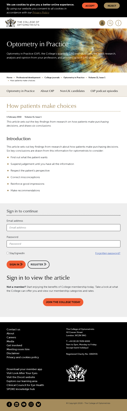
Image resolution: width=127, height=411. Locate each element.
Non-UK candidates (72, 91)
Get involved (14, 345)
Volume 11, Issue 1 (96, 77)
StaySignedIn (17, 253)
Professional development (28, 77)
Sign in (15, 264)
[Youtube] (23, 404)
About (10, 333)
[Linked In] (16, 404)
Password (12, 237)
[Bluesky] (38, 404)
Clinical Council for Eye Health (25, 385)
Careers (11, 337)
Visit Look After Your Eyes (22, 373)
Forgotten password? (107, 253)
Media (10, 341)
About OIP (47, 91)
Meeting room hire (18, 349)
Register (37, 264)
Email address (15, 220)
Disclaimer (13, 353)
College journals (52, 77)
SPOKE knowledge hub (21, 389)
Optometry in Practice (74, 77)
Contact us (13, 329)
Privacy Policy (40, 12)
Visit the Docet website (21, 377)
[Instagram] (31, 404)
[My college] (102, 23)
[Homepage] (22, 23)
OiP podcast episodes (104, 91)
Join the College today (63, 302)
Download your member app (24, 369)
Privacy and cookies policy (23, 357)
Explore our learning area (22, 381)
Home (9, 77)
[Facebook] (9, 404)
